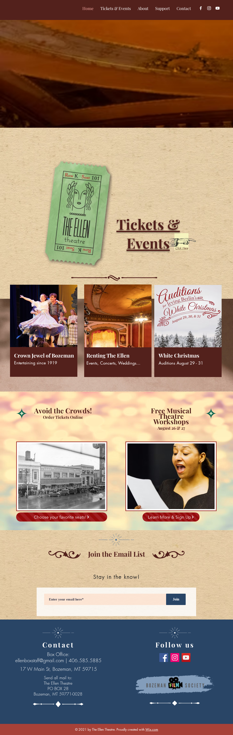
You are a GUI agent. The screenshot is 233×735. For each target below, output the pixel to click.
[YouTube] (217, 8)
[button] (115, 8)
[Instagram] (174, 657)
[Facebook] (163, 657)
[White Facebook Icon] (200, 8)
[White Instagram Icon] (209, 8)
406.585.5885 (85, 660)
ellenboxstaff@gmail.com (39, 660)
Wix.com (151, 729)
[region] (43, 336)
